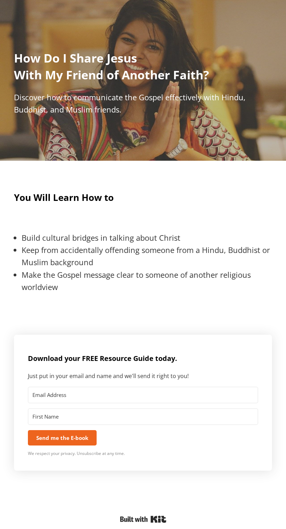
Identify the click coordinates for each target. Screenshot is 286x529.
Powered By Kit (143, 519)
